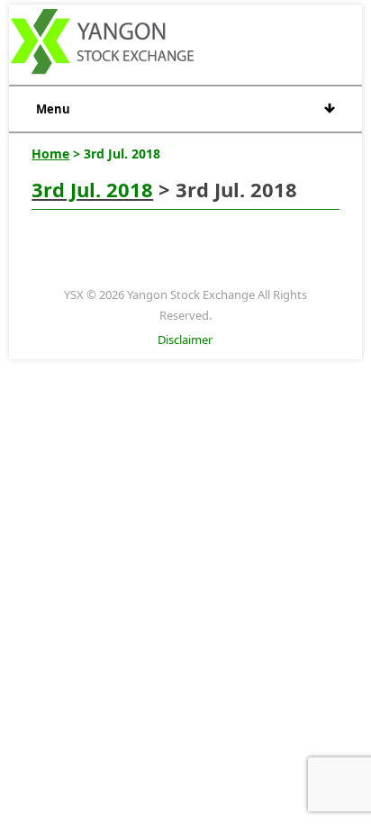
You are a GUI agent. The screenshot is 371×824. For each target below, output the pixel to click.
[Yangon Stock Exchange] (103, 44)
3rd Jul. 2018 (92, 189)
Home (50, 153)
